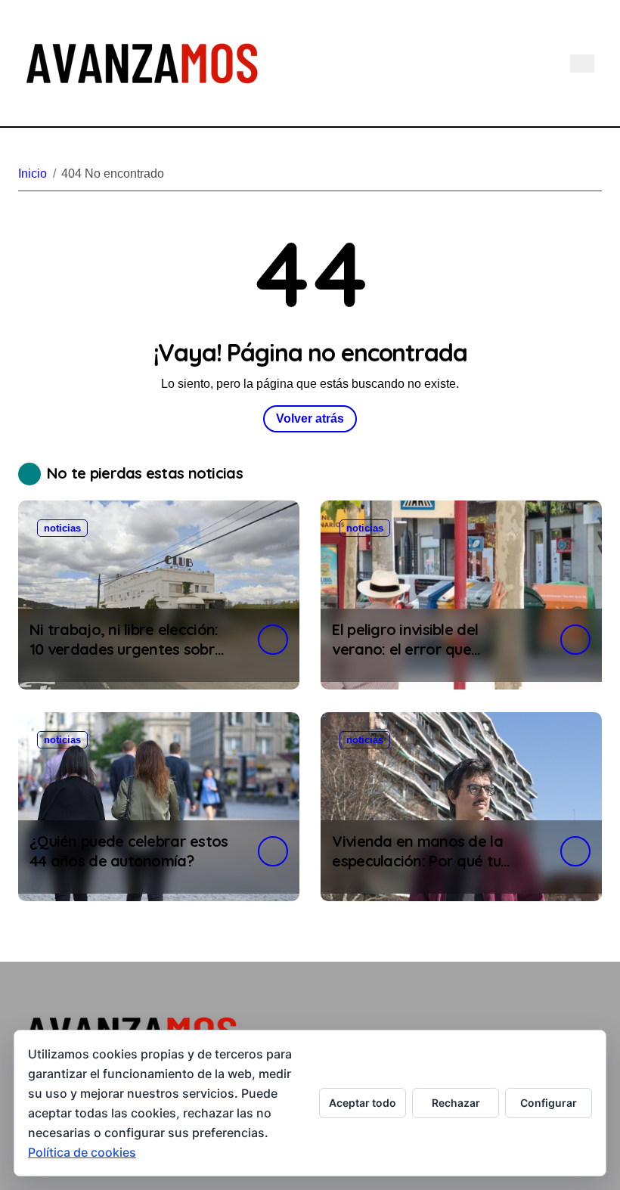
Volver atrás (310, 418)
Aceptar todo (362, 1102)
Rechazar (456, 1102)
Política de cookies (82, 1152)
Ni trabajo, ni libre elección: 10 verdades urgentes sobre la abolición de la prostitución (126, 659)
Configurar (548, 1102)
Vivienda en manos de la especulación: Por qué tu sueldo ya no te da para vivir (431, 861)
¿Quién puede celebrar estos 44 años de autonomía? (128, 851)
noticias (62, 528)
